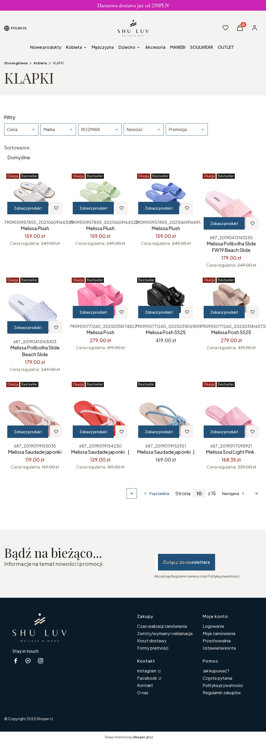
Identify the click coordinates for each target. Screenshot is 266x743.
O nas (142, 692)
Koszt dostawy (152, 640)
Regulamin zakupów (222, 692)
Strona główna (16, 63)
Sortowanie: (17, 147)
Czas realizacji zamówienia (162, 626)
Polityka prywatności (223, 685)
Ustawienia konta (219, 648)
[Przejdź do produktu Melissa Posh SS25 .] (165, 298)
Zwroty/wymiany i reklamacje (165, 633)
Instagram (147, 670)
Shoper (43, 718)
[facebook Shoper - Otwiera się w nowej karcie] (15, 660)
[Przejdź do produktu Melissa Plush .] (34, 194)
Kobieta (40, 63)
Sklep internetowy (127, 737)
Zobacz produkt (28, 208)
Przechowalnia (217, 640)
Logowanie (213, 626)
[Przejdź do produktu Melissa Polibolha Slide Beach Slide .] (34, 306)
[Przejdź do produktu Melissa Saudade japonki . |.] (100, 410)
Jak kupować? (216, 670)
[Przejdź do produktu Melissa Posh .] (100, 298)
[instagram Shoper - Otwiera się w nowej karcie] (40, 660)
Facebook (147, 678)
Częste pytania (217, 678)
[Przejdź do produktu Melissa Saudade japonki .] (34, 410)
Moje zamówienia (219, 633)
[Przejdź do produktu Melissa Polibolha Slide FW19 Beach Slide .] (231, 202)
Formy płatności (152, 648)
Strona (182, 493)
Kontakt (145, 685)
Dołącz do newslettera (186, 562)
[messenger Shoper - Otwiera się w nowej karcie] (28, 660)
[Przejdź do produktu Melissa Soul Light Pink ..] (231, 410)
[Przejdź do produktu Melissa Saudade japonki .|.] (165, 410)
